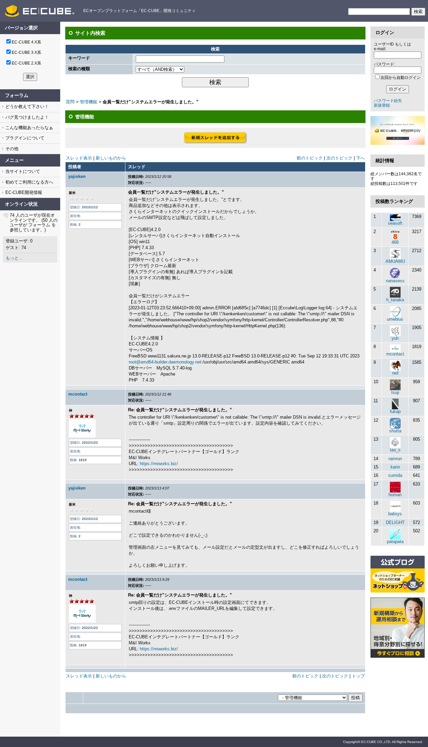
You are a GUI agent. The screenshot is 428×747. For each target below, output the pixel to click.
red (395, 373)
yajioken (77, 176)
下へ (360, 158)
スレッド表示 (79, 158)
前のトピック (310, 158)
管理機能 (88, 101)
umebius (395, 319)
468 (395, 242)
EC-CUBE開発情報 (23, 192)
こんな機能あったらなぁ (28, 127)
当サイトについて (22, 171)
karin (395, 466)
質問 (70, 101)
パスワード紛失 (388, 100)
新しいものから (111, 158)
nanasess (395, 280)
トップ (358, 675)
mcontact (77, 394)
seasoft (395, 223)
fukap (395, 411)
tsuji (395, 392)
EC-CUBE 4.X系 (26, 42)
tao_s (395, 449)
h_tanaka (395, 299)
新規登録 (382, 105)
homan (395, 494)
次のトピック (339, 158)
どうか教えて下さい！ (26, 106)
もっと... (14, 257)
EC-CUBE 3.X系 (26, 52)
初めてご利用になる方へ (28, 182)
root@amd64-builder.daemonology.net (165, 361)
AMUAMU (395, 261)
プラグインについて (24, 137)
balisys (395, 513)
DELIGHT (395, 522)
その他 (11, 148)
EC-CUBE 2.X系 (26, 63)
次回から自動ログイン (401, 77)
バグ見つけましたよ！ (26, 117)
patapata (395, 541)
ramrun (395, 458)
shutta (395, 430)
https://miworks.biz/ (159, 463)
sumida (395, 475)
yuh (395, 338)
